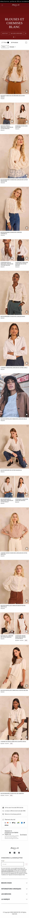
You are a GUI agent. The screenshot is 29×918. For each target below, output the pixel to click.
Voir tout (5, 33)
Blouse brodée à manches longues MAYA (13, 316)
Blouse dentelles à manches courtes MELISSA (14, 690)
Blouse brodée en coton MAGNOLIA (11, 470)
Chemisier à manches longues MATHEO (21, 500)
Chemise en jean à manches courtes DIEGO (13, 741)
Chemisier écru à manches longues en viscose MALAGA (7, 264)
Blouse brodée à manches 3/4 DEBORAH (12, 793)
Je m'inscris (23, 834)
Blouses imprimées (16, 33)
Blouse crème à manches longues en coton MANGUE (7, 127)
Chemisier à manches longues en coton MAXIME (21, 264)
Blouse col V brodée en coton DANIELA (7, 636)
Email (3, 860)
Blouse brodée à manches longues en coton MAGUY (7, 500)
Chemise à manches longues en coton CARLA (14, 367)
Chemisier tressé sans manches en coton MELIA (20, 637)
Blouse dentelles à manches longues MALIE (14, 419)
